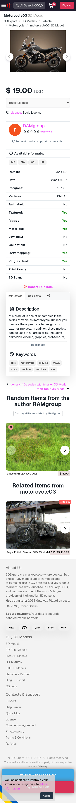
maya (56, 362)
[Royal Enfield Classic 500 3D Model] (38, 525)
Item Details (15, 296)
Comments (34, 296)
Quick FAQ (13, 713)
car (53, 369)
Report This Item (40, 287)
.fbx (22, 162)
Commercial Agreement (21, 725)
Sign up (67, 5)
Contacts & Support (23, 694)
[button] (65, 450)
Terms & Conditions (18, 738)
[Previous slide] (9, 57)
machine (41, 369)
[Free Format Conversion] (42, 162)
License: (16, 113)
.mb (13, 162)
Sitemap (43, 766)
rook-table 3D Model (51, 389)
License (11, 719)
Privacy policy (15, 731)
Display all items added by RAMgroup (38, 413)
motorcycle (27, 362)
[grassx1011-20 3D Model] (38, 447)
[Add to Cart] (57, 465)
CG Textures (14, 662)
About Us (14, 567)
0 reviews (46, 131)
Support (11, 701)
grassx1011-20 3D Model (22, 473)
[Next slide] (66, 57)
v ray (14, 369)
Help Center (13, 707)
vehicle (26, 369)
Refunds (11, 744)
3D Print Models (16, 650)
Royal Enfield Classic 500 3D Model (28, 552)
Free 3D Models (16, 656)
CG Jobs (11, 686)
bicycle (43, 362)
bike (13, 362)
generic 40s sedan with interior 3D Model (39, 384)
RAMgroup (34, 126)
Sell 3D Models (16, 668)
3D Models (13, 644)
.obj (33, 162)
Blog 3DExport (15, 680)
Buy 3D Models (19, 637)
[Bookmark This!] (64, 465)
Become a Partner (18, 674)
